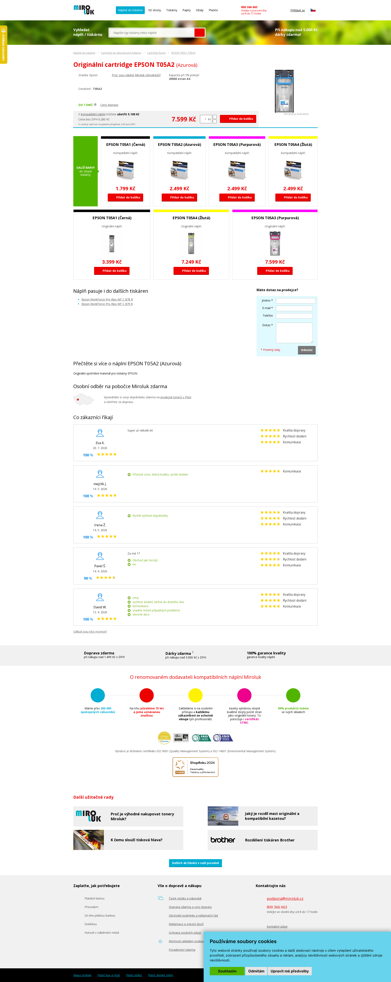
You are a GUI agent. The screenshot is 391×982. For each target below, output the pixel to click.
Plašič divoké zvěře (160, 975)
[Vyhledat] (199, 33)
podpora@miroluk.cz (285, 898)
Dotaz (266, 325)
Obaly (199, 10)
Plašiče (213, 10)
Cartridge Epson (156, 53)
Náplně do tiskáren (130, 10)
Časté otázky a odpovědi (185, 898)
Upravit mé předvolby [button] (290, 971)
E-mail (266, 308)
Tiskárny (171, 10)
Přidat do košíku (240, 119)
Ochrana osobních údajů (185, 933)
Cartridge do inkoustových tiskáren (121, 53)
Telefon (268, 315)
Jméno (266, 300)
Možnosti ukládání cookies (186, 941)
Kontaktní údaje (277, 926)
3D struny (154, 10)
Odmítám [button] (256, 971)
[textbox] (151, 33)
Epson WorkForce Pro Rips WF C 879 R (107, 304)
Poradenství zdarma (182, 950)
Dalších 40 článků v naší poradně (195, 863)
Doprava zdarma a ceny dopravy (190, 907)
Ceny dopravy (109, 105)
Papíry (186, 10)
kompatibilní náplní (93, 114)
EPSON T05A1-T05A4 (183, 53)
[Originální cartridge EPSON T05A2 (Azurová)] (284, 111)
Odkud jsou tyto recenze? (90, 631)
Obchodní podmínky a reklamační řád (193, 915)
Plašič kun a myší (109, 975)
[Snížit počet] (215, 121)
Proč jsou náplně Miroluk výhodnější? (136, 75)
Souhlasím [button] (227, 971)
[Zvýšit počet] (215, 117)
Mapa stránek (82, 975)
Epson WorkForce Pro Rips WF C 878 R (107, 299)
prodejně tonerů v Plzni (175, 397)
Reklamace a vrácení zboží (186, 924)
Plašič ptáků (134, 975)
